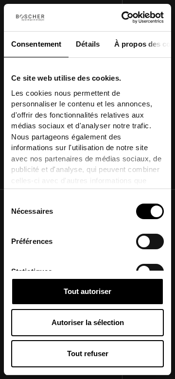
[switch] (150, 241)
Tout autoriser (87, 291)
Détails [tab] (88, 44)
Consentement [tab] (36, 44)
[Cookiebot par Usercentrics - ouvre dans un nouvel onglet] (123, 17)
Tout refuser (87, 353)
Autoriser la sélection (88, 322)
